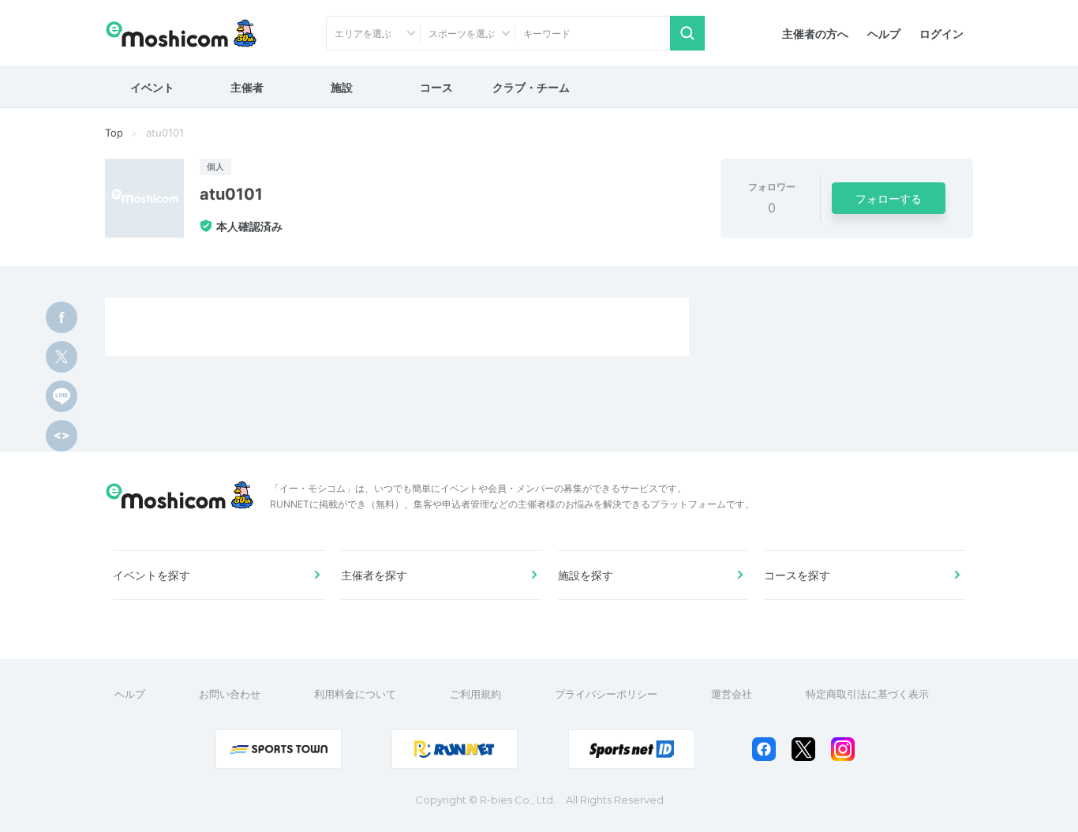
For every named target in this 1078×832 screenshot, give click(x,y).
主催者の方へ (815, 33)
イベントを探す (151, 575)
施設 (342, 87)
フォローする (888, 198)
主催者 (247, 87)
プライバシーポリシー (606, 694)
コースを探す (797, 575)
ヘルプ (883, 33)
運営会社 (731, 694)
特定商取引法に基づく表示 (867, 694)
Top (114, 132)
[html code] (61, 436)
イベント (152, 87)
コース (436, 87)
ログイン (941, 33)
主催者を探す (374, 575)
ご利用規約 (475, 694)
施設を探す (585, 575)
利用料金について (355, 694)
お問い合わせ (229, 694)
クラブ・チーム (531, 87)
